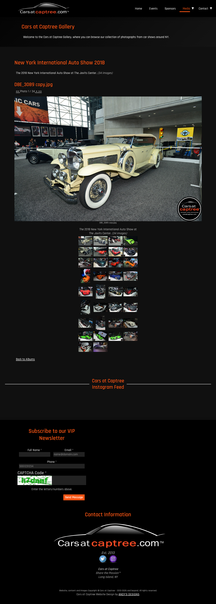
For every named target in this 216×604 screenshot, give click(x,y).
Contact (203, 9)
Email (69, 450)
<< (18, 91)
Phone (52, 462)
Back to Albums (25, 359)
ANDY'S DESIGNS (129, 594)
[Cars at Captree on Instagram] (113, 558)
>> (39, 91)
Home (138, 9)
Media (186, 9)
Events (153, 9)
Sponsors (170, 9)
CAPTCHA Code (32, 473)
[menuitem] (138, 8)
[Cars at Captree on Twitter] (102, 558)
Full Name (34, 450)
